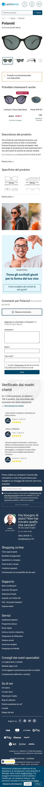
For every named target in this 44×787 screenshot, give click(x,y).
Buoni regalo (7, 628)
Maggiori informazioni (12, 783)
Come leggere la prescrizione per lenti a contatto (21, 670)
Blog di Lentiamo (8, 700)
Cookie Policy (26, 773)
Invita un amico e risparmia (13, 632)
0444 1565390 (24, 535)
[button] (7, 60)
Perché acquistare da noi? (12, 704)
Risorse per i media (9, 696)
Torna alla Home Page (17, 758)
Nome (7, 347)
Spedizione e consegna (11, 560)
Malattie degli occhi (9, 666)
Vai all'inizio (30, 758)
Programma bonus (9, 624)
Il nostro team (7, 692)
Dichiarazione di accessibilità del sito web (18, 572)
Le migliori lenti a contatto (12, 662)
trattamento (19, 365)
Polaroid (21, 18)
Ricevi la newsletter (22, 504)
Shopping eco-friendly (10, 648)
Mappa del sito (8, 712)
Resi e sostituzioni (9, 585)
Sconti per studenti (9, 644)
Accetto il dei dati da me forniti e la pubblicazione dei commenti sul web (21, 366)
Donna (13, 18)
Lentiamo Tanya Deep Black (15, 110)
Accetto (28, 784)
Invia (22, 372)
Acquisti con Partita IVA (11, 598)
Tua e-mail (9, 356)
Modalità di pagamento (11, 556)
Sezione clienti (7, 606)
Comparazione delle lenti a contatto (16, 674)
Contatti (5, 708)
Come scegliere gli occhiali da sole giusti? (22, 288)
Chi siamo (6, 687)
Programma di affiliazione (12, 636)
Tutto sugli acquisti (9, 551)
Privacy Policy (33, 780)
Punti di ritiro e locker (10, 564)
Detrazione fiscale (9, 594)
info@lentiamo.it (24, 539)
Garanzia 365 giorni (9, 590)
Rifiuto (37, 784)
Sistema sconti (8, 640)
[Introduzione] (3, 18)
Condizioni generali (9, 568)
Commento (9, 330)
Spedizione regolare (9, 619)
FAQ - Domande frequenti (12, 602)
